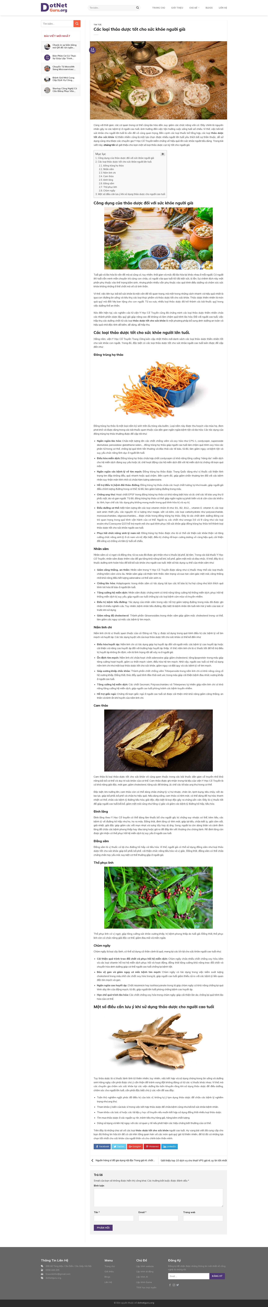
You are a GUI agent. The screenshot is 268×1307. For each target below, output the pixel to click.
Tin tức (98, 25)
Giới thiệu (177, 8)
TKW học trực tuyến (146, 1287)
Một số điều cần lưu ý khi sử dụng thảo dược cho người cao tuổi (131, 194)
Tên (97, 1212)
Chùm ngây (109, 190)
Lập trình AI (142, 1276)
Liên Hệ (108, 1282)
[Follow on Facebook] (170, 1285)
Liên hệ (223, 8)
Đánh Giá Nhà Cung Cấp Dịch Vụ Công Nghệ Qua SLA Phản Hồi (64, 78)
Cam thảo (108, 176)
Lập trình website (145, 1266)
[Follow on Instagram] (174, 1285)
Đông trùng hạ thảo (113, 165)
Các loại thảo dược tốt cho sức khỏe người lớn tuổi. (125, 161)
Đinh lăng (108, 179)
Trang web (189, 1212)
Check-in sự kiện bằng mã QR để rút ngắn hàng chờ (64, 46)
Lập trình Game (144, 1282)
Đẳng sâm (108, 183)
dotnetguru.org (53, 1277)
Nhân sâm (108, 169)
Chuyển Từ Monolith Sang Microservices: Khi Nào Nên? (63, 67)
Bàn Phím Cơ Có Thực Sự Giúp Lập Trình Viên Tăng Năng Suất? (65, 57)
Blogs (209, 8)
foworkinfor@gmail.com (58, 1274)
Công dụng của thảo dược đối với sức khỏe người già (126, 157)
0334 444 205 (52, 1270)
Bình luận (99, 1185)
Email (142, 1212)
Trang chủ (158, 8)
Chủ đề (193, 8)
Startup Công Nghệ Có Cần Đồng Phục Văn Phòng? (65, 89)
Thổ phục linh (110, 186)
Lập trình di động (144, 1271)
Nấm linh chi (109, 172)
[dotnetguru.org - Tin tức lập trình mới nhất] (56, 7)
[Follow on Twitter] (177, 1285)
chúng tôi (109, 144)
